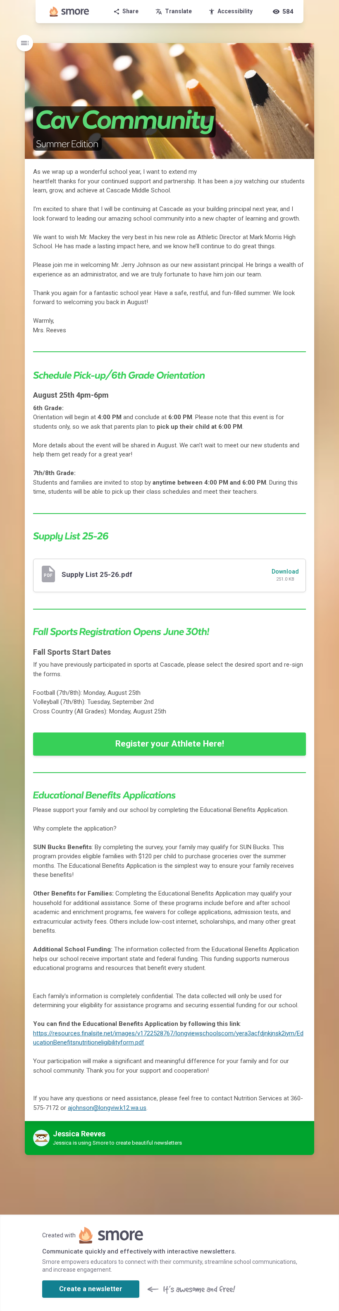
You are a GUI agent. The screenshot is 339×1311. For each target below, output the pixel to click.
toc (25, 43)
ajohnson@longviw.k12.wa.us (107, 1108)
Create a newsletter (90, 1289)
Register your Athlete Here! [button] (169, 744)
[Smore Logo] (69, 11)
